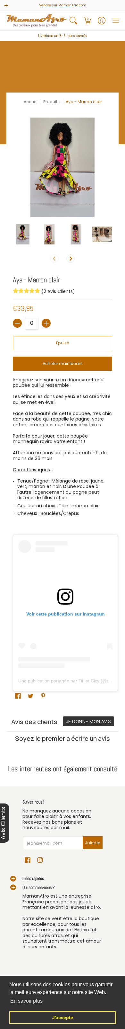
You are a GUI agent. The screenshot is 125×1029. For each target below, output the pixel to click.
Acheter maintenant (63, 363)
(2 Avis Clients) (57, 291)
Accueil (31, 101)
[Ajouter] (46, 323)
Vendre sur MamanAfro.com (62, 5)
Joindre (92, 843)
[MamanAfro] (36, 20)
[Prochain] (70, 258)
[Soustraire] (17, 323)
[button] (87, 20)
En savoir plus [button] (26, 1001)
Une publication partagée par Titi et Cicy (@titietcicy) (71, 680)
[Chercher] (73, 20)
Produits (51, 101)
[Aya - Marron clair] (23, 234)
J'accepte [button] (62, 1017)
